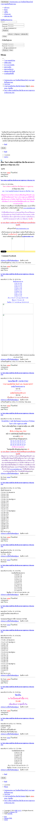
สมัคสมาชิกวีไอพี (9, 71)
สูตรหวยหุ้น (7, 67)
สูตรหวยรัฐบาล (8, 69)
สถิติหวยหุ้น (7, 62)
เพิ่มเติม (3, 148)
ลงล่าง (6, 157)
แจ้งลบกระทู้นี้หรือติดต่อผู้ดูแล (10, 260)
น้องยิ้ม (10, 88)
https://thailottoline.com (22, 228)
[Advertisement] (18, 113)
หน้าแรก (10, 34)
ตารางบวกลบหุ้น (9, 65)
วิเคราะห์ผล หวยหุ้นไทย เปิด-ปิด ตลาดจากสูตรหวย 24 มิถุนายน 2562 (18, 180)
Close (11, 50)
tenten (6, 88)
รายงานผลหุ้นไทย (9, 60)
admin (32, 86)
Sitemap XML (8, 818)
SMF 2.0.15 (18, 810)
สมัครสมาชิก (24, 34)
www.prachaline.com (29, 208)
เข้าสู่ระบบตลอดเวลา (10, 28)
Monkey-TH (13, 812)
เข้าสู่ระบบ (5, 30)
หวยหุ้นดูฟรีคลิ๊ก (9, 73)
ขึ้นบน (6, 786)
